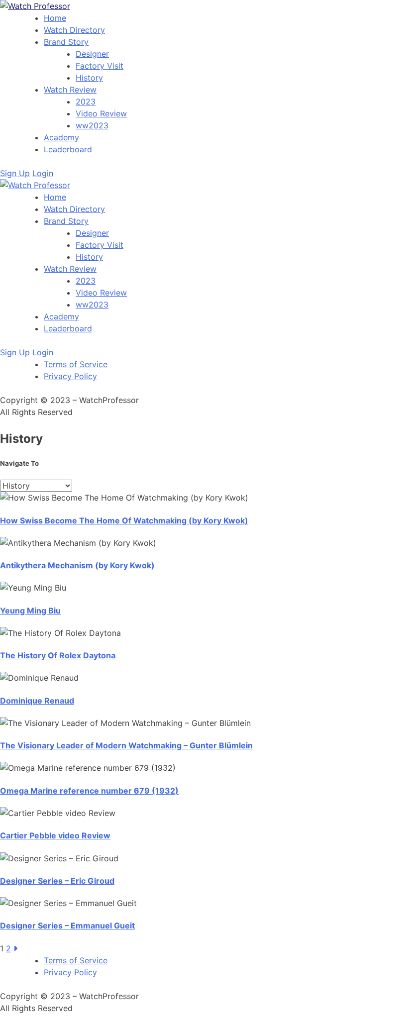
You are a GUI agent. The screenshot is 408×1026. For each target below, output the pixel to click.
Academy (61, 137)
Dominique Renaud (37, 701)
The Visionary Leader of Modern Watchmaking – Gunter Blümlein (126, 745)
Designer (92, 54)
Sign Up (15, 173)
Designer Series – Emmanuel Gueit (67, 925)
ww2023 (92, 125)
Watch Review (70, 90)
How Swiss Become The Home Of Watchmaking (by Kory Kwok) (124, 520)
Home (55, 18)
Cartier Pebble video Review (55, 835)
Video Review (101, 113)
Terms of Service (75, 364)
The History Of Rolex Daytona (57, 655)
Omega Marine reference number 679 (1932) (89, 791)
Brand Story (66, 42)
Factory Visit (99, 66)
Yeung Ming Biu (30, 611)
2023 (86, 101)
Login (42, 173)
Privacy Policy (70, 376)
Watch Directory (74, 30)
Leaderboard (68, 149)
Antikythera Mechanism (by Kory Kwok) (77, 565)
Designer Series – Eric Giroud (57, 881)
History (89, 78)
